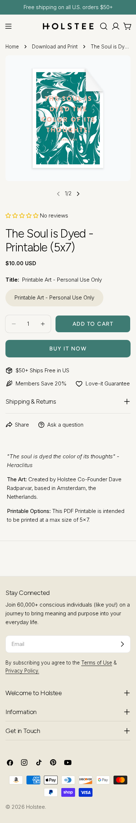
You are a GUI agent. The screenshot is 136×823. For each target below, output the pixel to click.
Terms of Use (96, 663)
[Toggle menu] (8, 26)
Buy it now (68, 348)
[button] (21, 215)
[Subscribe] (122, 644)
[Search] (103, 26)
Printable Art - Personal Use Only (54, 297)
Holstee (35, 806)
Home (12, 47)
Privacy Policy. (22, 671)
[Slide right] (78, 194)
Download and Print (55, 47)
